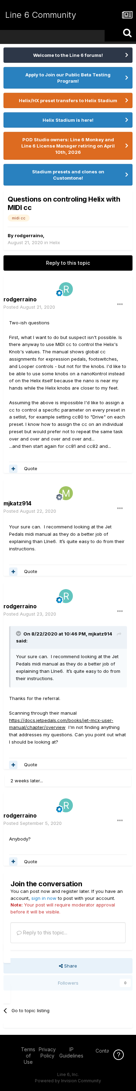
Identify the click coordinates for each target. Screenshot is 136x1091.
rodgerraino (29, 235)
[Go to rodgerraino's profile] (66, 289)
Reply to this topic (68, 263)
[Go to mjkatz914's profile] (66, 493)
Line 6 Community (40, 15)
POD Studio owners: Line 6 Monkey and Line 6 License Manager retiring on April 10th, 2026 (68, 146)
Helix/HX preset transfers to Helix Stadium (68, 100)
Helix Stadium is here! (68, 120)
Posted (29, 307)
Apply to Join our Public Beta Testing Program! (68, 78)
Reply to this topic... (44, 932)
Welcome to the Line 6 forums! (68, 55)
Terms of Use (28, 1055)
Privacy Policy (47, 1052)
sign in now (43, 898)
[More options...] (120, 304)
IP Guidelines (71, 1052)
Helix (55, 242)
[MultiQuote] (13, 469)
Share (70, 966)
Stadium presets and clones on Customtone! (68, 175)
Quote (30, 468)
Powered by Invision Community (68, 1080)
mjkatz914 (100, 634)
